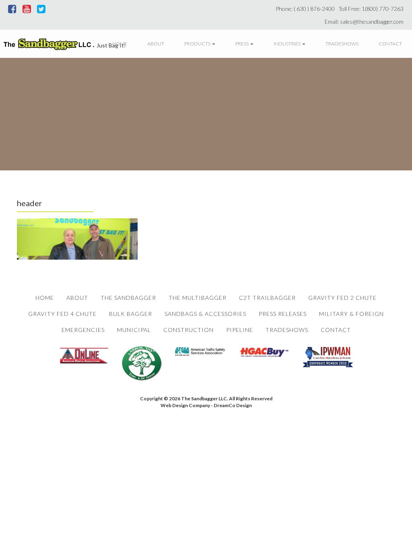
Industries (287, 44)
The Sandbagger (128, 297)
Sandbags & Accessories (205, 313)
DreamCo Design (233, 405)
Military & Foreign (351, 313)
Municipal (134, 329)
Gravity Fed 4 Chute (62, 313)
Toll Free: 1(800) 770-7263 (372, 8)
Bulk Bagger (130, 313)
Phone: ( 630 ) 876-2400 (306, 8)
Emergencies (83, 329)
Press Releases (283, 313)
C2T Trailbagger (267, 297)
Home (119, 44)
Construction (188, 329)
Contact (390, 44)
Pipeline (239, 329)
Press (242, 44)
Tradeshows (341, 44)
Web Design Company (185, 405)
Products (197, 44)
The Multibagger (198, 297)
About (155, 44)
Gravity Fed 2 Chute (342, 297)
